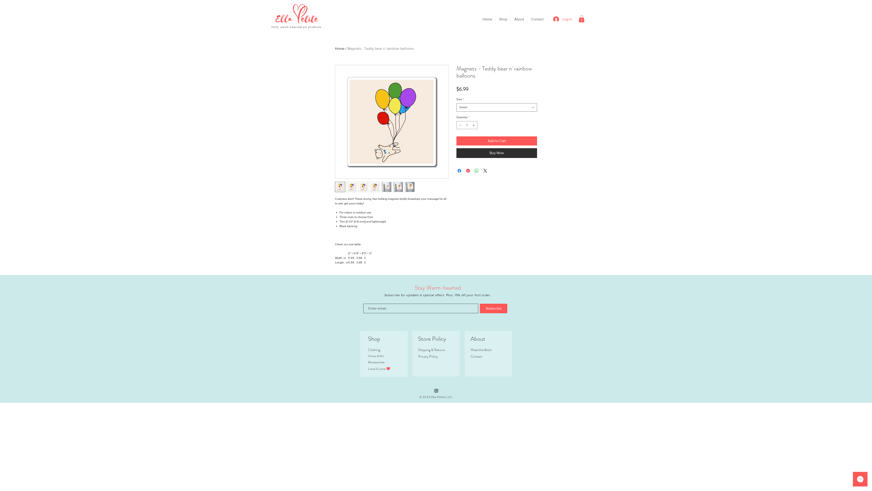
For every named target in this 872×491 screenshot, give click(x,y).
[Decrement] (460, 125)
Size (460, 99)
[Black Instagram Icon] (436, 390)
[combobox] (496, 107)
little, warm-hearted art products (296, 27)
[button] (582, 18)
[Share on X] (485, 170)
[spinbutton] (467, 125)
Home (339, 48)
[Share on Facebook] (459, 170)
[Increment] (474, 125)
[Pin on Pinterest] (468, 170)
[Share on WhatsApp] (476, 170)
